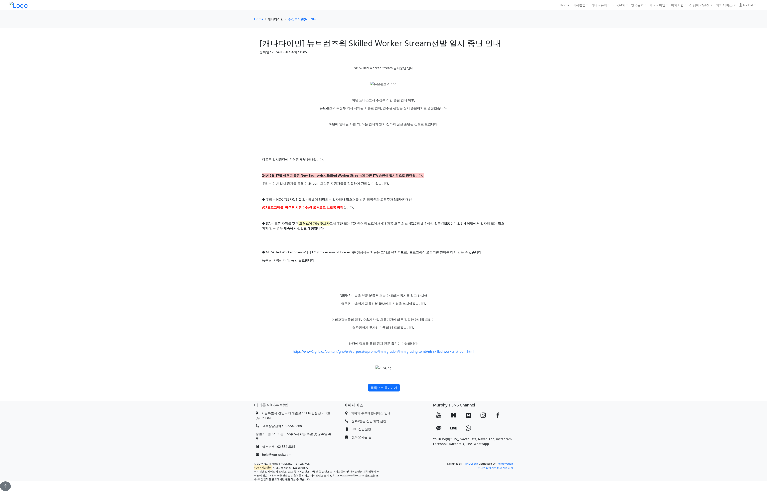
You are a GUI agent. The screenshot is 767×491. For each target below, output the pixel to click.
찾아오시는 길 (362, 437)
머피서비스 (724, 5)
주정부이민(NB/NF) (302, 19)
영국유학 (637, 5)
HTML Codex (470, 463)
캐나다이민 (657, 5)
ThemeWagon (504, 463)
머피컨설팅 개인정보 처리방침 (495, 467)
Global (747, 5)
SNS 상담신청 (361, 429)
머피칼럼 (579, 5)
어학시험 (677, 5)
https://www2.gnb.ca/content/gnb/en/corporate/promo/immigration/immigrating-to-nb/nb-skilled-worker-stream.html (383, 351)
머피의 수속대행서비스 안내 (371, 413)
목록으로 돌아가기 (384, 387)
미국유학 (619, 5)
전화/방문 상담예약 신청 (369, 421)
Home (564, 5)
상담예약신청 (699, 5)
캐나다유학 (599, 5)
